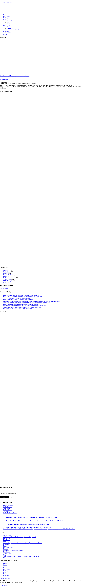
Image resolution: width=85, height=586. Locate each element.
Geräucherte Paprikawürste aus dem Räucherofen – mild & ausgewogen (22, 307)
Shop (4, 555)
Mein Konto (6, 552)
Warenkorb (6, 558)
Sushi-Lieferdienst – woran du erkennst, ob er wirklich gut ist (19, 299)
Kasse (4, 546)
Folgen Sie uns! (4, 288)
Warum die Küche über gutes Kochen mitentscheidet (17, 298)
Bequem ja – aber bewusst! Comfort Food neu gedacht (17, 308)
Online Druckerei (7, 507)
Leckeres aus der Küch (9, 278)
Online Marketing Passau (10, 513)
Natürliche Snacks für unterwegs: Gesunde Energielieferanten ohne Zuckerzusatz (24, 305)
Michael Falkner (7, 510)
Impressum (6, 544)
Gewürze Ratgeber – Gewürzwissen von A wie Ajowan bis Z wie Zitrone (22, 543)
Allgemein (6, 270)
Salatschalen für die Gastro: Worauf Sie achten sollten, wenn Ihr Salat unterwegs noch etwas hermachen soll (31, 301)
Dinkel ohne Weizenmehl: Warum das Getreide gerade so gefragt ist (21, 295)
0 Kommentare (4, 79)
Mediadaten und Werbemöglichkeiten (13, 550)
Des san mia (6, 538)
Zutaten (5, 282)
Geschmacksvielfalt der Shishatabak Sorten (14, 76)
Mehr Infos (5, 585)
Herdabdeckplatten (8, 505)
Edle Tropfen (6, 540)
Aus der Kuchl (7, 535)
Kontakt (5, 549)
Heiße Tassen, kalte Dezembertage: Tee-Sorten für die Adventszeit (20, 304)
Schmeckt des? (7, 553)
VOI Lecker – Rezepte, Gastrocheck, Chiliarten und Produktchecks (21, 556)
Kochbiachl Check (8, 275)
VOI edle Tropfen (8, 281)
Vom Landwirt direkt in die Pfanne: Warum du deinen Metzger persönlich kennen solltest (26, 302)
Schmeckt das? (7, 279)
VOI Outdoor (6, 508)
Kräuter (5, 276)
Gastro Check (7, 272)
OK (1, 585)
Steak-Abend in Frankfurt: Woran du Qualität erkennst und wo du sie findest (23, 296)
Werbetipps (6, 511)
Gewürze (5, 273)
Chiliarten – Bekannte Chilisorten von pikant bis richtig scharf (19, 537)
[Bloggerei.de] (3, 499)
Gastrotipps (6, 541)
